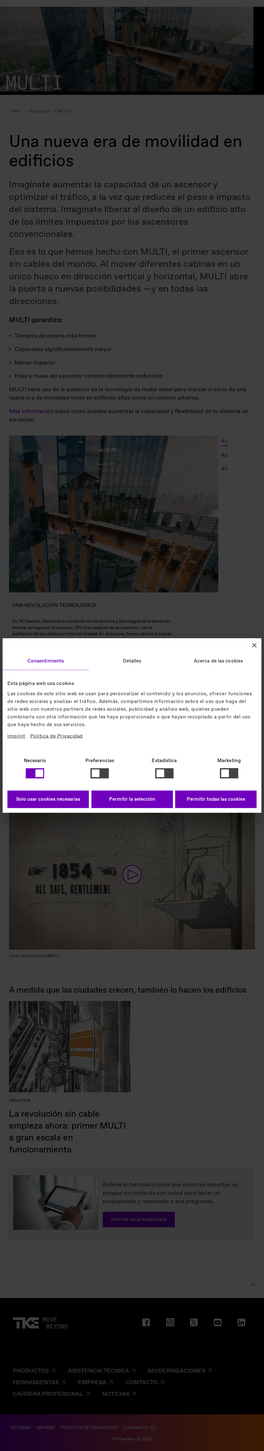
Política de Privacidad (56, 736)
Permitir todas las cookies (216, 799)
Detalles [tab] (132, 661)
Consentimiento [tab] (45, 661)
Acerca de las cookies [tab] (218, 661)
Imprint (16, 736)
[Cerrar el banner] (254, 645)
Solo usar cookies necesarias (48, 799)
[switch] (99, 773)
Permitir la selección (132, 799)
